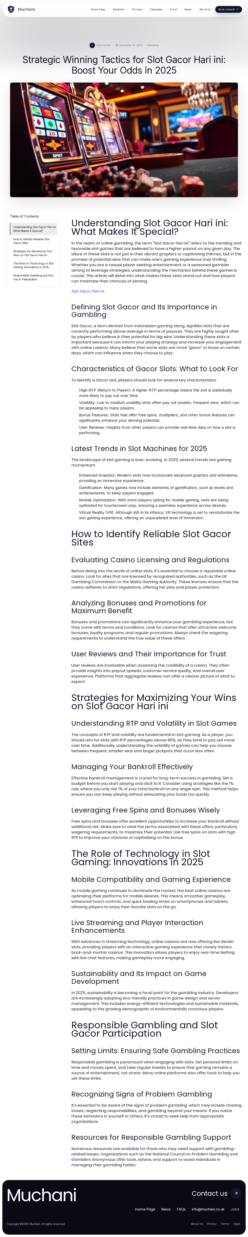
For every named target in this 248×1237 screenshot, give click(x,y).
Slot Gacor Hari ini (87, 291)
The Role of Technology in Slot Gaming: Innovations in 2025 (33, 265)
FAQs (181, 1209)
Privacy (212, 1224)
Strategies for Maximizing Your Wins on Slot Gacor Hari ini (32, 253)
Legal (236, 1224)
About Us (197, 1224)
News (166, 1209)
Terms (224, 1224)
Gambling (153, 45)
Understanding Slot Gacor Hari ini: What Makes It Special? (34, 228)
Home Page (145, 1209)
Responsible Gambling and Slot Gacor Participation (33, 277)
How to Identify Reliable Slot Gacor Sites (31, 241)
